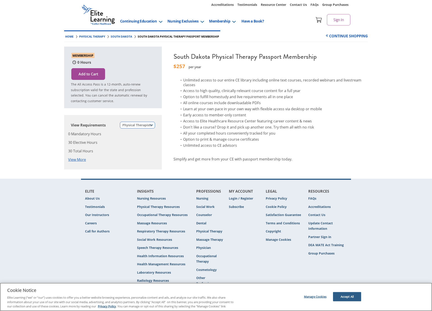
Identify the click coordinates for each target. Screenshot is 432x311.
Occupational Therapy (206, 259)
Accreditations (222, 4)
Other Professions (205, 281)
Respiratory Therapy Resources (161, 231)
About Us (92, 198)
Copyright (273, 231)
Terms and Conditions (283, 223)
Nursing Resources (151, 198)
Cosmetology (206, 270)
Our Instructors (97, 215)
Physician (203, 248)
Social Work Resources (154, 239)
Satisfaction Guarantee (283, 215)
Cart (318, 19)
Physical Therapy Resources (158, 207)
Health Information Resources (160, 256)
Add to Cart (88, 74)
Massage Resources (152, 223)
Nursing (202, 198)
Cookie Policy (276, 207)
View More (77, 159)
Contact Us (298, 4)
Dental (201, 223)
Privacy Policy (276, 198)
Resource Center (273, 4)
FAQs (314, 4)
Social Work (205, 207)
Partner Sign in (319, 237)
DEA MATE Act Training (326, 245)
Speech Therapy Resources (157, 248)
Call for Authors (97, 231)
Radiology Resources (153, 280)
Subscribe (236, 207)
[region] (216, 297)
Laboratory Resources (154, 272)
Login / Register (241, 198)
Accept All (347, 296)
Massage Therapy (209, 239)
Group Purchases (335, 4)
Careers (91, 223)
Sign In (338, 19)
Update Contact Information (320, 226)
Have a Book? (252, 21)
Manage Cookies (278, 240)
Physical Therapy (209, 231)
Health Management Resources (161, 264)
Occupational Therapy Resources (162, 215)
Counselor (204, 215)
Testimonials (247, 4)
